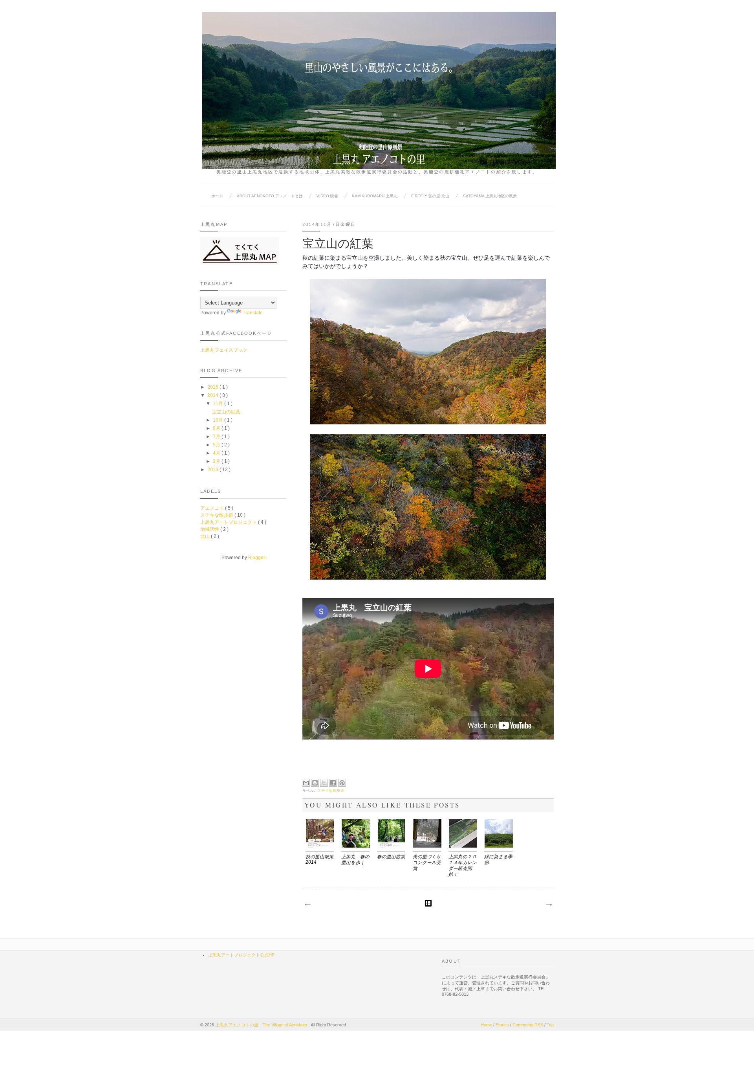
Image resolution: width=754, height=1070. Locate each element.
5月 (217, 445)
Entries (503, 1024)
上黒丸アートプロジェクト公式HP (241, 955)
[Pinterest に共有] (342, 783)
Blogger (256, 557)
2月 (217, 461)
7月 (217, 436)
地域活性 (210, 529)
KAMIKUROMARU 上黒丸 (374, 196)
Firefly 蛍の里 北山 (430, 196)
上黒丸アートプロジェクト (229, 522)
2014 (213, 395)
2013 (213, 469)
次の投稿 (307, 905)
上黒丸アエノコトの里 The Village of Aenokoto (261, 1024)
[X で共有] (324, 783)
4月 (217, 453)
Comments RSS (528, 1024)
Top (550, 1024)
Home (487, 1024)
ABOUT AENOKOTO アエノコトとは (270, 196)
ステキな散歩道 (331, 791)
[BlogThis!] (315, 783)
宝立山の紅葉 (226, 412)
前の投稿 (549, 905)
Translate (253, 313)
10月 (218, 420)
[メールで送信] (306, 783)
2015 (213, 387)
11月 (218, 403)
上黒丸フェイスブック (223, 350)
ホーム (217, 196)
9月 (217, 428)
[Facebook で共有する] (333, 783)
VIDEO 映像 (327, 196)
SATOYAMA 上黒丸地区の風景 (490, 196)
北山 (205, 536)
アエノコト (212, 508)
